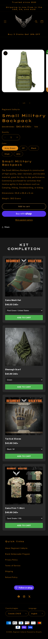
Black (33, 148)
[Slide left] (18, 103)
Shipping (9, 571)
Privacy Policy (11, 559)
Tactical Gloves (13, 438)
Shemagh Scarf (13, 369)
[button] (5, 21)
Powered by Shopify (34, 632)
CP (23, 148)
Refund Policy (11, 577)
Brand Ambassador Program (17, 554)
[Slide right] (30, 103)
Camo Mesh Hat (13, 300)
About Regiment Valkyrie (16, 548)
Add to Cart (24, 318)
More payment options (24, 220)
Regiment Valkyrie (19, 632)
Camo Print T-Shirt (15, 508)
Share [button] (7, 227)
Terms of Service (12, 565)
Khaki (7, 154)
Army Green (10, 148)
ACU (18, 154)
